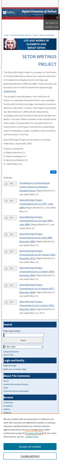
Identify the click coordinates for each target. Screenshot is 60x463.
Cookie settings (34, 433)
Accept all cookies (30, 446)
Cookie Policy (32, 436)
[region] (30, 438)
